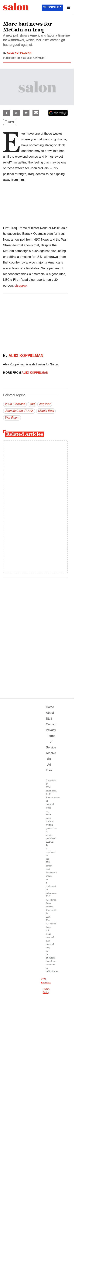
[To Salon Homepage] (16, 6)
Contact (51, 724)
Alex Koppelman (19, 53)
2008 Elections (15, 404)
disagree (21, 285)
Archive (51, 753)
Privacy (51, 730)
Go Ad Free (49, 765)
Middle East (46, 411)
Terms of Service (51, 742)
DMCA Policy (46, 991)
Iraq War (44, 404)
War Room (12, 417)
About (50, 713)
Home (50, 707)
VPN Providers (46, 981)
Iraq (32, 404)
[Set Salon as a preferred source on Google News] (58, 113)
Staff (49, 718)
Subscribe (52, 7)
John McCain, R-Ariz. (19, 411)
